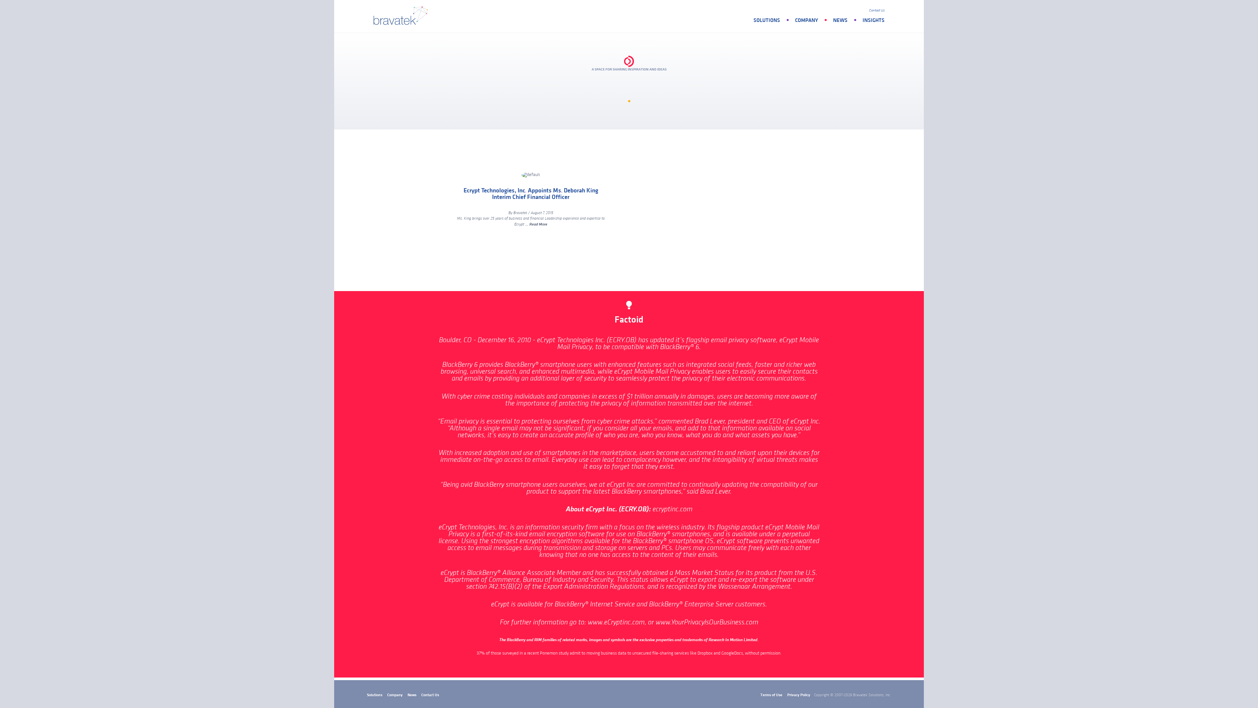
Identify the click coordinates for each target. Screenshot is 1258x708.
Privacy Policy (798, 695)
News (840, 20)
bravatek (402, 16)
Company (806, 20)
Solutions (766, 20)
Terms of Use (771, 695)
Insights (874, 20)
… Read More (536, 224)
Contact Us (877, 10)
